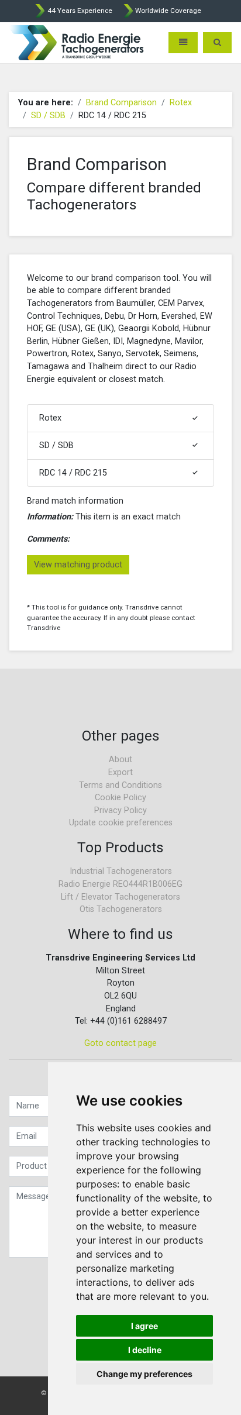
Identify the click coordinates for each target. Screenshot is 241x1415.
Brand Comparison (121, 103)
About (120, 760)
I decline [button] (144, 1350)
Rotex (181, 103)
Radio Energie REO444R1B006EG (120, 884)
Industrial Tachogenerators (121, 871)
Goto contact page (120, 1043)
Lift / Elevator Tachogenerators (120, 897)
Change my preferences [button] (144, 1374)
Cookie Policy (120, 798)
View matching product (78, 565)
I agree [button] (144, 1326)
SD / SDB (48, 116)
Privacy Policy (120, 810)
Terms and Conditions (120, 785)
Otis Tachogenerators (121, 909)
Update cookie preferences (121, 823)
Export (120, 772)
